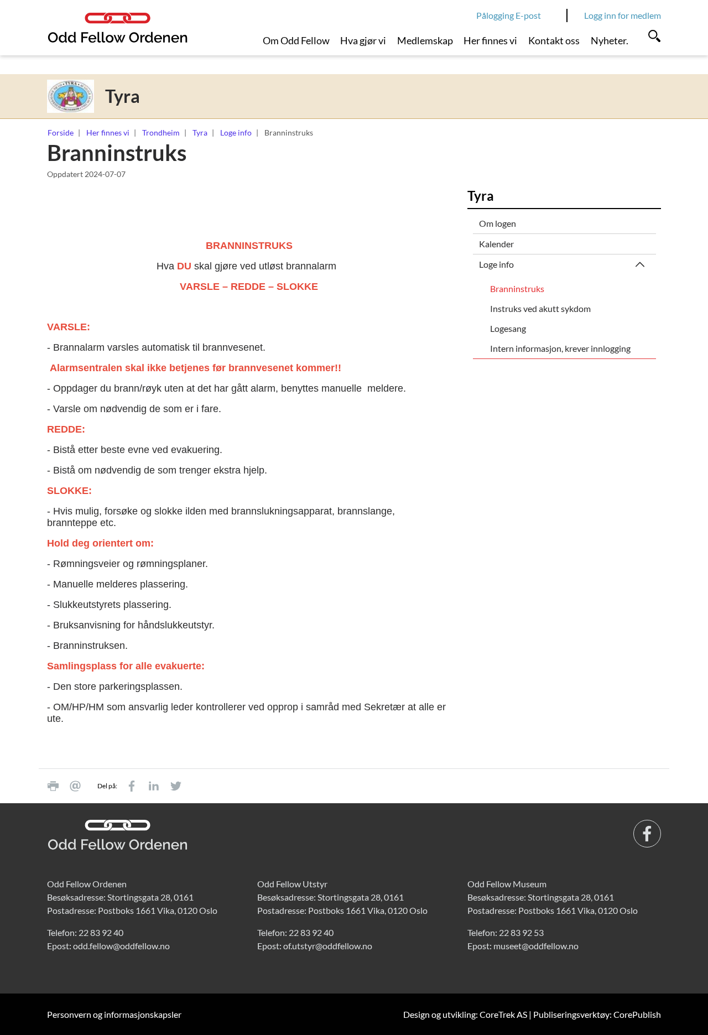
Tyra (199, 132)
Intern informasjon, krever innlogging (560, 348)
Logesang (508, 328)
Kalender (496, 243)
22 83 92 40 (101, 932)
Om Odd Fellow (296, 40)
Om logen (497, 223)
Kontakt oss (554, 40)
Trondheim (161, 132)
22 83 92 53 (521, 932)
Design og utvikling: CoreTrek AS (465, 1014)
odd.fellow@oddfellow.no (121, 945)
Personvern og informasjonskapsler (114, 1014)
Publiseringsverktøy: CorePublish (597, 1014)
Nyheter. (609, 40)
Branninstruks (517, 288)
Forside (61, 132)
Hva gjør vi (363, 40)
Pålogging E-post (508, 15)
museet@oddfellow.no (536, 945)
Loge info (236, 132)
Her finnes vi (490, 40)
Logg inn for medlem (622, 15)
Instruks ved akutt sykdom (540, 308)
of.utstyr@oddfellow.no (327, 945)
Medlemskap (425, 40)
